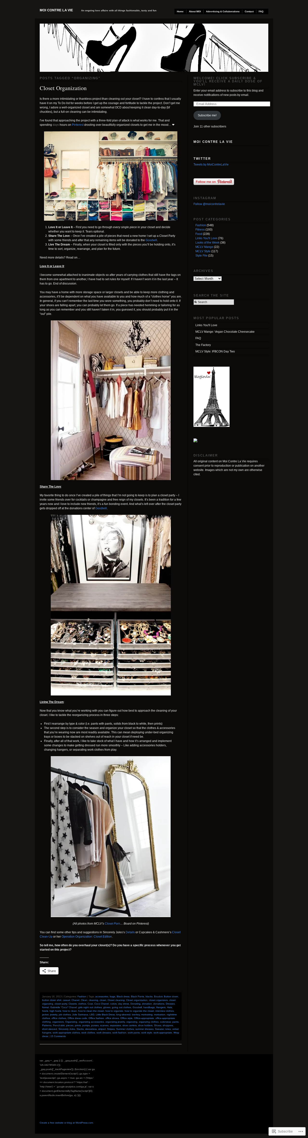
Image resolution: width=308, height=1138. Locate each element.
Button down (171, 996)
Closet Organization (63, 88)
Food (198, 234)
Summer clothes (125, 1029)
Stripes (111, 1029)
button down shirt (51, 1000)
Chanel (75, 1000)
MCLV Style (203, 251)
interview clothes (164, 1011)
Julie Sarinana (80, 1014)
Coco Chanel (101, 1003)
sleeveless (91, 1029)
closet (103, 1000)
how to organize (114, 1011)
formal (45, 1007)
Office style (126, 1018)
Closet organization (137, 1000)
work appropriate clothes (66, 1032)
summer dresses (144, 1029)
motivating (147, 1014)
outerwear (165, 1021)
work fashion (119, 1032)
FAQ (261, 11)
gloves (106, 1007)
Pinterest (77, 124)
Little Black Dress (105, 1014)
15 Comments (58, 1036)
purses (95, 1025)
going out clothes (121, 1007)
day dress (123, 1003)
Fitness (200, 229)
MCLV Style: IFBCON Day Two (215, 351)
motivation (159, 1014)
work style (146, 1032)
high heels (55, 1011)
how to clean (70, 1011)
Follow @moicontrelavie (209, 204)
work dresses (103, 1032)
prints (78, 1025)
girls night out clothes (90, 1007)
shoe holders (145, 1025)
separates (115, 1025)
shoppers (168, 1025)
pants (175, 1021)
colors (113, 1003)
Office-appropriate (144, 1018)
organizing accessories (91, 1021)
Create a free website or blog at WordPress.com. (67, 1122)
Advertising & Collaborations (223, 11)
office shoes (112, 1018)
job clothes (65, 1014)
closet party (61, 1003)
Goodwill (151, 240)
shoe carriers (129, 1025)
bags (112, 996)
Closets (73, 1003)
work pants (134, 1032)
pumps (86, 1025)
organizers (58, 1021)
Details (130, 932)
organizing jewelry (115, 1021)
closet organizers (158, 1000)
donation (147, 1003)
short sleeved (49, 1029)
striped (102, 1029)
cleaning (93, 1000)
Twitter (202, 158)
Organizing (71, 1021)
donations (158, 1003)
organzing (131, 1021)
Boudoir (158, 996)
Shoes (157, 1025)
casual (66, 1000)
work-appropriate (163, 1032)
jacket (45, 1014)
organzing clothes (149, 1021)
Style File (201, 255)
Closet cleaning (116, 1000)
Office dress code (77, 1018)
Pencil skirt (59, 1025)
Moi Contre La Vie (56, 10)
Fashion (81, 996)
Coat (90, 1003)
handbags (149, 1007)
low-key (136, 1014)
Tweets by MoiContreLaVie (211, 164)
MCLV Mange (204, 247)
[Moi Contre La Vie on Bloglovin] (211, 426)
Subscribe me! (207, 115)
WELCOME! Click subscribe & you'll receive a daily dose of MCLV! (228, 81)
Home (180, 11)
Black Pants (137, 996)
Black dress (123, 996)
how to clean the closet (91, 1011)
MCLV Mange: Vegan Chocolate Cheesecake (225, 331)
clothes (82, 1003)
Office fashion (96, 1018)
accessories (101, 996)
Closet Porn (112, 923)
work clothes (88, 1032)
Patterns (46, 1025)
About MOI (195, 11)
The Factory (203, 345)
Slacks (80, 1029)
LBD (92, 1014)
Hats (169, 1007)
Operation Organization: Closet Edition (87, 936)
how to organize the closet (139, 1011)
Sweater (159, 1029)
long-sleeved (123, 1014)
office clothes (58, 1018)
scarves (104, 1025)
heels (45, 1011)
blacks (149, 996)
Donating (135, 1003)
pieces (69, 1025)
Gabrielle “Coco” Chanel (63, 1007)
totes (168, 1029)
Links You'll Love (206, 238)
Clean (84, 1000)
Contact (249, 11)
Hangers (161, 1007)
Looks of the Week (207, 242)
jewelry (53, 1014)
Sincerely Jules (66, 1029)
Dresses (170, 1003)
